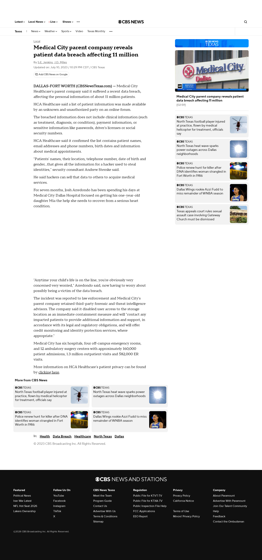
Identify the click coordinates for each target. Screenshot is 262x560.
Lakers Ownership (24, 511)
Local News (36, 21)
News (35, 31)
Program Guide (102, 500)
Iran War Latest (22, 500)
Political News (22, 495)
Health (45, 436)
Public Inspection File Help (149, 506)
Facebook (59, 500)
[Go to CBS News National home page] (131, 22)
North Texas (103, 436)
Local (37, 41)
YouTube (58, 495)
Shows (67, 21)
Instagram (59, 506)
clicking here (48, 372)
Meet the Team (102, 495)
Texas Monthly (96, 31)
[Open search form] (245, 21)
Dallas (119, 436)
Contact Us (100, 506)
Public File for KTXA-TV (148, 500)
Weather (50, 31)
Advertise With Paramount (229, 500)
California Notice (183, 500)
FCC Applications (144, 511)
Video (79, 31)
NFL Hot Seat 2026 (25, 506)
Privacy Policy (181, 495)
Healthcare (82, 436)
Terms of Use (181, 511)
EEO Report (140, 516)
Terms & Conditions (105, 516)
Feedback (219, 516)
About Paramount (224, 495)
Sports (65, 31)
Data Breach (62, 436)
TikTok (57, 511)
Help (216, 511)
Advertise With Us (104, 511)
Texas (18, 31)
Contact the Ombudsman (228, 521)
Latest (19, 21)
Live (53, 22)
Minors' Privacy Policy (186, 516)
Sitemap (98, 521)
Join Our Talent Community (230, 506)
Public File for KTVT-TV (147, 495)
